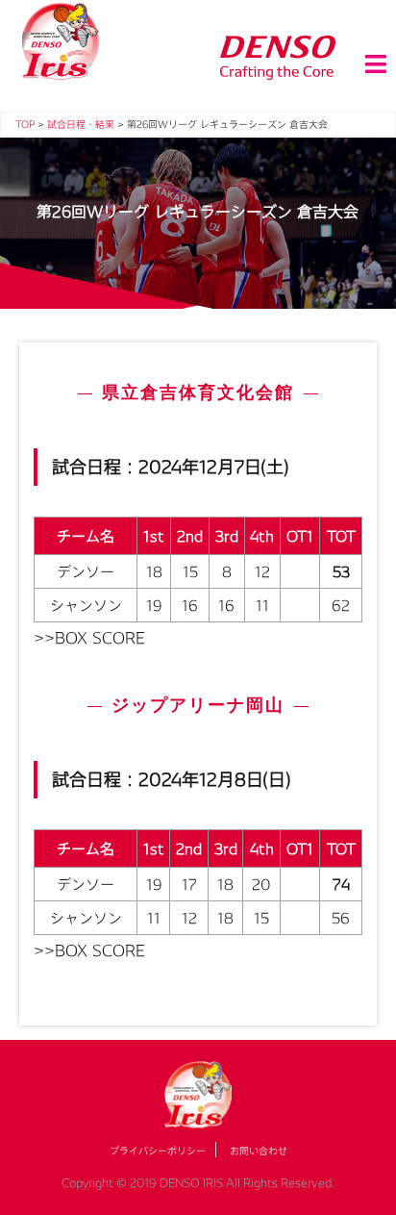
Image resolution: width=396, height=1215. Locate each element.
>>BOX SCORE (89, 637)
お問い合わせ (258, 1150)
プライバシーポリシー (158, 1150)
